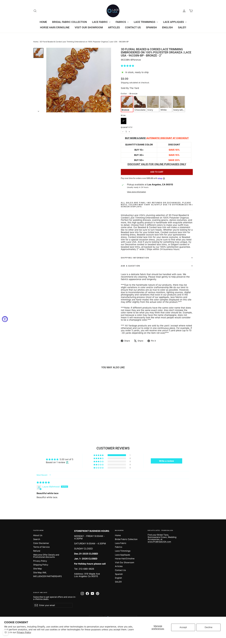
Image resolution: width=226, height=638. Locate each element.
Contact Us (133, 27)
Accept (183, 627)
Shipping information (135, 258)
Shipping (125, 82)
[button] (127, 65)
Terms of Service (41, 547)
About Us (37, 535)
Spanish (151, 27)
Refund (36, 551)
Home (43, 21)
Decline (208, 627)
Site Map (37, 568)
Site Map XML (40, 572)
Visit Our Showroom (89, 27)
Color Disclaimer (41, 543)
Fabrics (121, 21)
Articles (114, 27)
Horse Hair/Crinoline (54, 27)
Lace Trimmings (145, 21)
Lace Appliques (174, 21)
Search (36, 539)
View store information (136, 192)
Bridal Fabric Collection (69, 21)
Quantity (127, 127)
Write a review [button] (166, 461)
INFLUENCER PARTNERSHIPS (47, 576)
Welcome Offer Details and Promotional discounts (46, 556)
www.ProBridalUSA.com (159, 542)
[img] (43, 482)
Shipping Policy (40, 564)
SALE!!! (182, 27)
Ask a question (130, 266)
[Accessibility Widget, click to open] (5, 319)
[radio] (127, 104)
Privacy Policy (24, 632)
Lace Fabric (100, 21)
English (167, 27)
